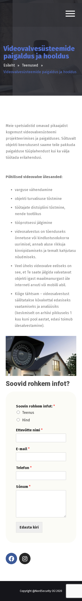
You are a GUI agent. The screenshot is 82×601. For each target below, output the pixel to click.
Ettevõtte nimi (29, 430)
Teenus (28, 412)
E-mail (23, 449)
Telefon (24, 468)
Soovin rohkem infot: (35, 406)
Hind (26, 420)
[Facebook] (11, 558)
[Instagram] (25, 558)
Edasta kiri (29, 527)
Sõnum (23, 486)
